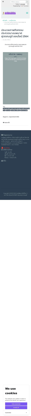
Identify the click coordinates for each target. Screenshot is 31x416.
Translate (26, 6)
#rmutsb (8, 110)
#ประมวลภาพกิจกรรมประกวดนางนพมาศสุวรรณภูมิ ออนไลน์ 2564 (16, 108)
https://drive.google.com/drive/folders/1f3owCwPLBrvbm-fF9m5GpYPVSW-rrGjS (15, 59)
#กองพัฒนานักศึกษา (15, 110)
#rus (4, 110)
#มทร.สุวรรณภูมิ (24, 110)
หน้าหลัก (5, 20)
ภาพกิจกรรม (12, 20)
